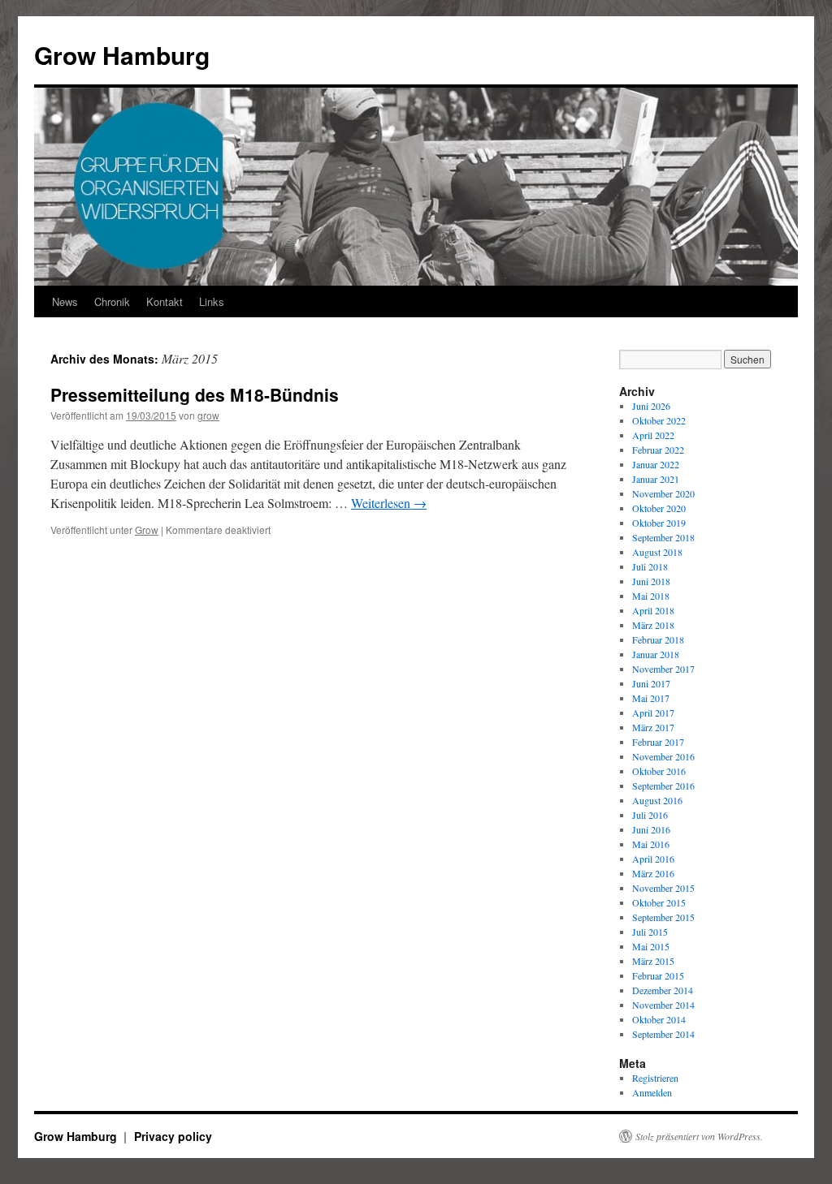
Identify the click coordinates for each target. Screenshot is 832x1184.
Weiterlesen (389, 502)
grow (208, 415)
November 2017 (663, 668)
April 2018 (653, 610)
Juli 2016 (650, 814)
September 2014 (663, 1033)
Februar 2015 (658, 975)
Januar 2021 (655, 478)
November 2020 (663, 493)
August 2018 (657, 551)
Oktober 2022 (659, 420)
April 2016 (653, 858)
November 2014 (663, 1004)
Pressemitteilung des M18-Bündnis (194, 394)
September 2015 (663, 917)
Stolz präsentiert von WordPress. (699, 1136)
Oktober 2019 (659, 522)
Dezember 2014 (662, 990)
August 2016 (657, 800)
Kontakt (164, 301)
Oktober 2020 (659, 508)
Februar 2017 (658, 741)
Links (211, 301)
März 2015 (653, 960)
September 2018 (663, 537)
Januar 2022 (655, 464)
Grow (146, 529)
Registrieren (655, 1077)
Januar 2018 (655, 654)
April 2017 (653, 712)
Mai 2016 (651, 843)
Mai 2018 (651, 595)
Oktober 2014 (659, 1019)
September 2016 (663, 785)
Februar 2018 (658, 639)
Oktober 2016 (659, 770)
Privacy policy (173, 1136)
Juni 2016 (651, 829)
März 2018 (653, 624)
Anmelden (652, 1092)
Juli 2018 (650, 566)
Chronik (112, 301)
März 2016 (653, 873)
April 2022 (653, 434)
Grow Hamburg (122, 54)
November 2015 (663, 887)
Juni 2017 (651, 683)
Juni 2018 (651, 581)
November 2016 (663, 756)
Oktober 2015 (659, 902)
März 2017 (653, 727)
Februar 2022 (658, 449)
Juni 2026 (651, 405)
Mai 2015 (651, 946)
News (65, 301)
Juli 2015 (650, 931)
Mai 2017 (651, 697)
